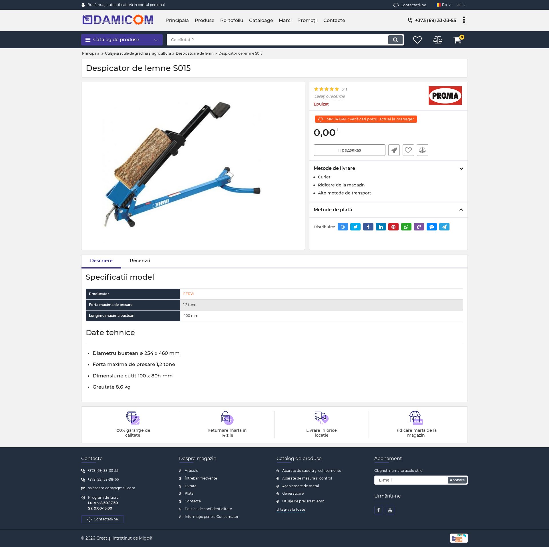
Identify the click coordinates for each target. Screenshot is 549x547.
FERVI (188, 294)
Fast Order (394, 150)
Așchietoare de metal (300, 486)
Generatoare (293, 493)
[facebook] (378, 510)
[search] (395, 39)
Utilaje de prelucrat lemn (303, 501)
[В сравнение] (422, 150)
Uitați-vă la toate (291, 509)
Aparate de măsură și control (307, 478)
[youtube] (390, 510)
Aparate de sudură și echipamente (311, 470)
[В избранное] (408, 150)
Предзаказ (349, 150)
